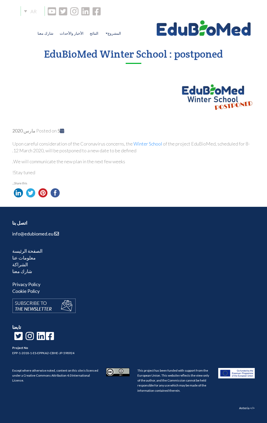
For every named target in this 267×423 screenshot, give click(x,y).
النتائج (94, 33)
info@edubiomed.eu (33, 234)
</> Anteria (247, 408)
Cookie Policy (26, 291)
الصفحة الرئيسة (27, 251)
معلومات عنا (24, 258)
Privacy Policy (26, 284)
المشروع (114, 33)
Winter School (148, 144)
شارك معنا (45, 33)
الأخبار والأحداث (71, 33)
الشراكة (20, 264)
